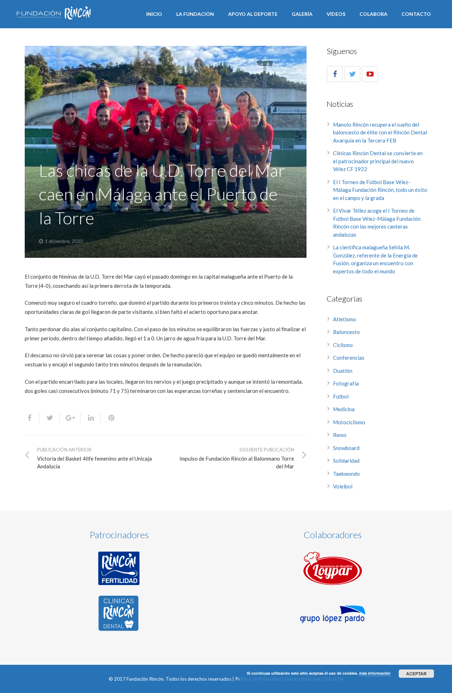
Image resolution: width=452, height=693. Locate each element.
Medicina (344, 409)
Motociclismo (349, 422)
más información (375, 673)
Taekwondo (346, 473)
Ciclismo (343, 345)
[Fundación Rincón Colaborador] (332, 568)
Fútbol (341, 396)
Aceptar (416, 673)
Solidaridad (346, 460)
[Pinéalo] (108, 418)
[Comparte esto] (32, 418)
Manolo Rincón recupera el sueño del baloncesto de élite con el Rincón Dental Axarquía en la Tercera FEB (380, 132)
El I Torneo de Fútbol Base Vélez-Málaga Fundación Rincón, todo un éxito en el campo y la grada (380, 190)
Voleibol (342, 486)
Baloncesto (346, 332)
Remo (339, 435)
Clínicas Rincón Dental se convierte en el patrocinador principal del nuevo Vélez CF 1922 (378, 161)
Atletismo (344, 319)
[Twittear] (50, 418)
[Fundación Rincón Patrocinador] (119, 568)
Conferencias (348, 357)
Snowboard (346, 448)
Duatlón (342, 370)
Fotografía (346, 383)
